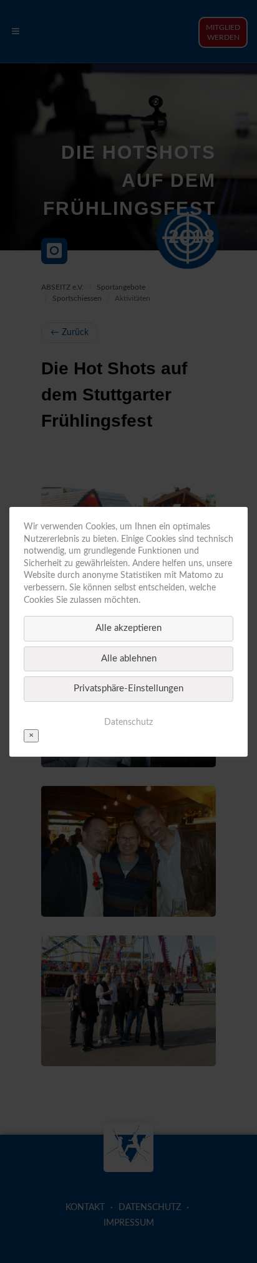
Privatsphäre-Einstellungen (128, 688)
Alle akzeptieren (128, 628)
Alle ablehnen (129, 658)
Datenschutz (128, 721)
